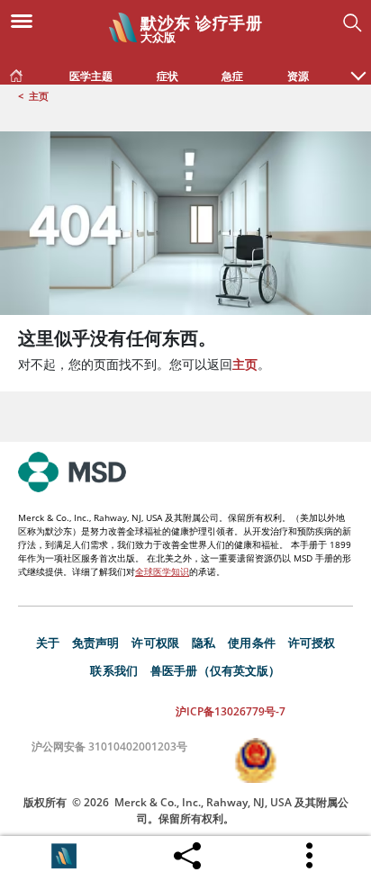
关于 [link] (47, 642)
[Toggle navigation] (27, 19)
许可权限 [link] (155, 642)
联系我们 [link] (114, 670)
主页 (39, 96)
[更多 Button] (311, 856)
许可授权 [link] (312, 642)
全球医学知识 (162, 571)
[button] (358, 67)
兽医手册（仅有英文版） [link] (215, 670)
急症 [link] (232, 76)
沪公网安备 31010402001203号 (109, 746)
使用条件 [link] (252, 642)
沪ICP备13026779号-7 (230, 711)
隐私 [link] (203, 642)
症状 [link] (167, 76)
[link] (16, 72)
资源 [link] (298, 76)
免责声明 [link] (96, 642)
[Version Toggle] (64, 856)
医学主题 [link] (91, 76)
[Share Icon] (187, 851)
